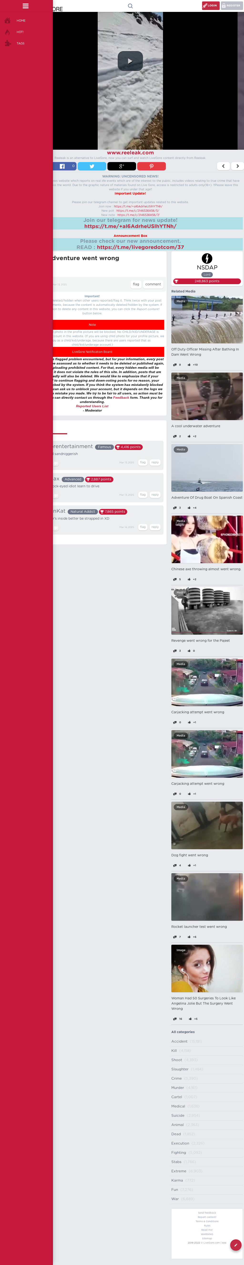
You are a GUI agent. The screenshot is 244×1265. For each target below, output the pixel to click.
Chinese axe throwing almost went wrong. (206, 569)
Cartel (176, 1097)
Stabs (176, 1162)
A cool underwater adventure (195, 426)
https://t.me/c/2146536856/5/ (138, 210)
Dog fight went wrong (189, 855)
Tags (21, 43)
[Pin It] (151, 166)
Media (181, 301)
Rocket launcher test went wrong (199, 927)
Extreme (178, 1171)
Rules (207, 1226)
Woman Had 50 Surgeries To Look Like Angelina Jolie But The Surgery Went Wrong (203, 1004)
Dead (176, 1134)
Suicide (177, 1115)
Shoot (176, 1060)
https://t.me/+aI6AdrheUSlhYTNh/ (138, 206)
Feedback (121, 397)
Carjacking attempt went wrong (197, 712)
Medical (178, 1106)
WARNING (207, 1234)
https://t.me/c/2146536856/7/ (138, 215)
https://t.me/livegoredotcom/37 (140, 247)
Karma (177, 1180)
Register (233, 5)
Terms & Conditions (207, 1221)
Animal (177, 1125)
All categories (183, 1032)
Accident (179, 1041)
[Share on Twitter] (92, 166)
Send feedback (207, 1213)
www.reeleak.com (130, 152)
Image (181, 950)
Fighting (178, 1153)
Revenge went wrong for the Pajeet (200, 640)
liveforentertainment (66, 446)
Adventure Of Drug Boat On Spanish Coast (207, 497)
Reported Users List (92, 406)
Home (21, 20)
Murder (177, 1088)
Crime (176, 1078)
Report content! (207, 1217)
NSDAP (207, 268)
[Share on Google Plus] (121, 166)
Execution (180, 1143)
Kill (174, 1051)
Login (212, 5)
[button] (130, 61)
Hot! (20, 32)
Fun (174, 1190)
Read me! (207, 1230)
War (175, 1199)
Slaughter (179, 1069)
